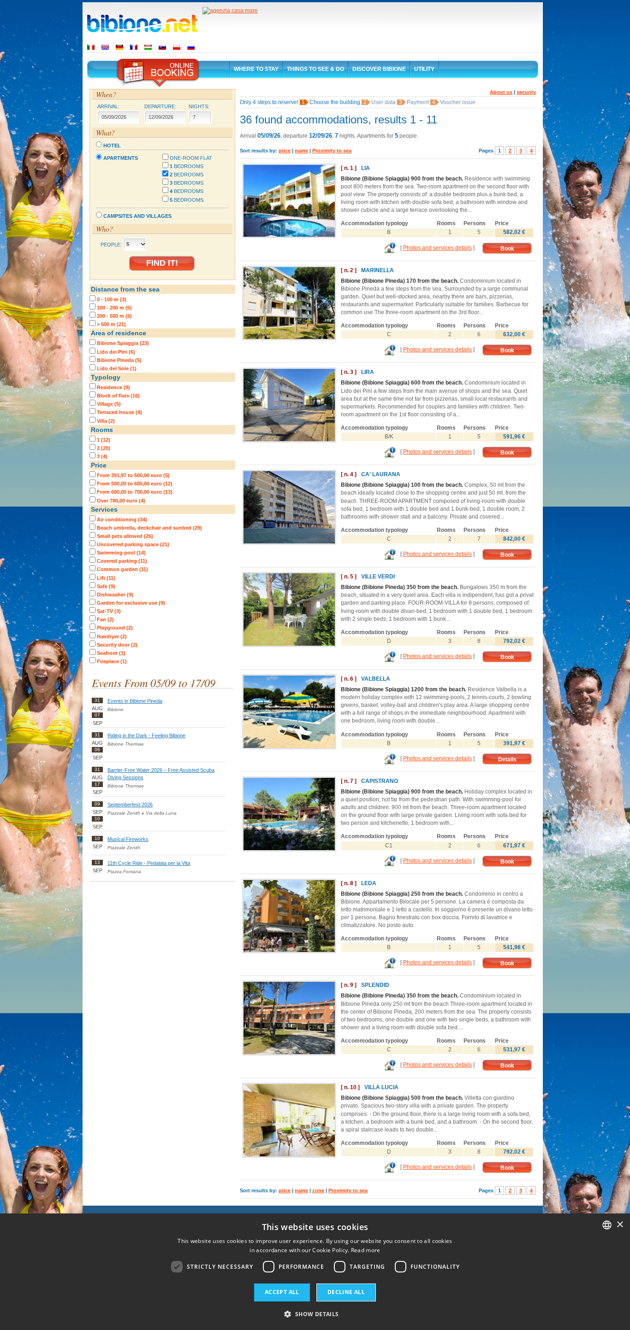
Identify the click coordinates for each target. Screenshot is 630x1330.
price (285, 150)
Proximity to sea (331, 150)
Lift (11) (106, 578)
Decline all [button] (346, 1292)
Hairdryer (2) (112, 636)
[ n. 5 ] (349, 576)
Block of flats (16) (118, 395)
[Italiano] (91, 47)
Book (507, 248)
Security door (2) (117, 645)
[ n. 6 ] (349, 679)
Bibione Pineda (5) (119, 360)
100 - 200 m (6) (114, 307)
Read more (365, 1250)
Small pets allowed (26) (125, 536)
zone (318, 1190)
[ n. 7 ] (349, 781)
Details (507, 759)
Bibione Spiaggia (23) (123, 343)
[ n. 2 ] (349, 270)
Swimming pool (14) (121, 552)
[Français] (133, 47)
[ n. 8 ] (349, 883)
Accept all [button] (282, 1292)
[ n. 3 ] (349, 372)
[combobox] (607, 1225)
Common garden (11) (122, 569)
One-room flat (191, 158)
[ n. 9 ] (349, 985)
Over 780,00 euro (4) (121, 500)
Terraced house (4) (119, 412)
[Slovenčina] (162, 47)
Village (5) (109, 404)
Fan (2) (105, 619)
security (526, 92)
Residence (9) (113, 387)
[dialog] (315, 1271)
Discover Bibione (379, 69)
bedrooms (186, 166)
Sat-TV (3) (109, 611)
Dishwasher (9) (115, 594)
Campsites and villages (137, 216)
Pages (486, 150)
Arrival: (108, 106)
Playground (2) (115, 627)
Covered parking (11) (122, 561)
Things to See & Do (315, 69)
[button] (315, 1313)
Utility (424, 69)
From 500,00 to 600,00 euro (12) (134, 483)
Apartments (120, 158)
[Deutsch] (119, 47)
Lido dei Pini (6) (116, 352)
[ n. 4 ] (349, 474)
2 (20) (103, 448)
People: (111, 244)
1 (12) (103, 440)
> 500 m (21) (111, 324)
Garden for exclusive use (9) (131, 603)
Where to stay (256, 69)
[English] (105, 47)
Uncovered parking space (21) (133, 544)
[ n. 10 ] (350, 1087)
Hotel (112, 145)
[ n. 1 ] (349, 168)
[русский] (191, 47)
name (301, 150)
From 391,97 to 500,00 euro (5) (133, 475)
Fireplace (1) (112, 661)
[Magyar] (148, 47)
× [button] (619, 1224)
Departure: (160, 106)
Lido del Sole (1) (117, 368)
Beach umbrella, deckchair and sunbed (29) (149, 528)
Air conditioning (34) (122, 519)
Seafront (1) (111, 653)
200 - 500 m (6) (114, 316)
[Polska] (176, 47)
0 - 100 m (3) (111, 299)
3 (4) (102, 456)
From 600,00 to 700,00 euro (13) (134, 492)
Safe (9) (106, 586)
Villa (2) (106, 421)
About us (501, 92)
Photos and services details (437, 248)
